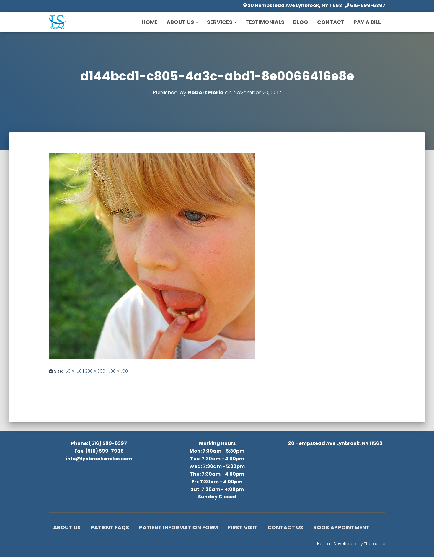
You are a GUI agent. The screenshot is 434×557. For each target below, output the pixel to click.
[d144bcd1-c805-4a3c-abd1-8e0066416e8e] (152, 256)
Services (220, 22)
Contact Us (285, 527)
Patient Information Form (178, 527)
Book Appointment (341, 527)
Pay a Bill (367, 22)
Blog (300, 22)
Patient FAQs (110, 527)
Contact (331, 22)
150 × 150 (73, 371)
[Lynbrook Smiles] (57, 22)
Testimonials (264, 22)
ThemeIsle (374, 544)
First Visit (242, 527)
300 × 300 (95, 371)
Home (150, 22)
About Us (181, 22)
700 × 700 (118, 371)
